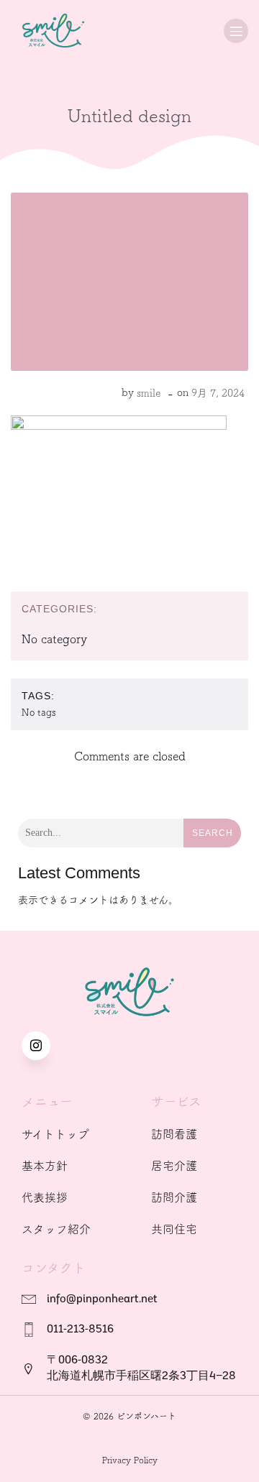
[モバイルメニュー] (236, 31)
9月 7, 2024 (218, 393)
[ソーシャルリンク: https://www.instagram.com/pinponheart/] (43, 1045)
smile (148, 393)
